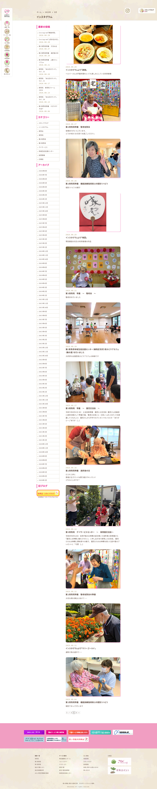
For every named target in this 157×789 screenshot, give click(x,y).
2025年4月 (43, 235)
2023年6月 (43, 323)
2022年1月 (43, 392)
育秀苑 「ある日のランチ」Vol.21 (48, 80)
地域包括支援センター (46, 151)
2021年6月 (43, 420)
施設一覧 (37, 755)
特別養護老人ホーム (65, 758)
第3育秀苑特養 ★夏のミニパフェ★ (48, 61)
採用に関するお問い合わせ (90, 767)
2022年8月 (43, 364)
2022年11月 (43, 352)
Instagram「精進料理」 (47, 33)
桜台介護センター (40, 767)
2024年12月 (43, 251)
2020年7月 (43, 464)
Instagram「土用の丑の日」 (49, 39)
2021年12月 (43, 396)
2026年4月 (43, 187)
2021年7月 (43, 416)
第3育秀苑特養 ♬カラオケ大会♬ (48, 107)
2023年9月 (43, 311)
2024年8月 (43, 267)
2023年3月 (43, 336)
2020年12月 (43, 444)
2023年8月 (43, 315)
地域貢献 (7, 58)
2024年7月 (43, 271)
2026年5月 (43, 183)
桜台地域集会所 (39, 770)
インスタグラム (43, 127)
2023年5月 (43, 328)
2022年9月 (43, 360)
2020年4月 (43, 476)
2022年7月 (43, 368)
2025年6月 (43, 227)
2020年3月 (43, 480)
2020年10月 (43, 452)
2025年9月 (43, 215)
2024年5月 (43, 279)
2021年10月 (43, 404)
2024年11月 (43, 255)
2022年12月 (43, 348)
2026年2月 (43, 195)
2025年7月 (43, 223)
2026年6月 (43, 179)
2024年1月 (43, 295)
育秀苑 (41, 135)
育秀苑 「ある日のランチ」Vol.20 (48, 98)
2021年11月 (43, 400)
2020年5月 (43, 472)
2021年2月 (43, 436)
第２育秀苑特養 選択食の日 (48, 53)
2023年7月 (43, 319)
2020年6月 (43, 468)
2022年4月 (43, 380)
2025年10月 (43, 211)
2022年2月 (43, 388)
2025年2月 (43, 243)
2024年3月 (43, 287)
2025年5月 (43, 231)
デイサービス (43, 147)
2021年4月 (43, 428)
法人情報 (7, 43)
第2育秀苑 (42, 139)
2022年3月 (43, 384)
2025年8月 (43, 219)
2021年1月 (43, 440)
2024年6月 (43, 275)
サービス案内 (63, 755)
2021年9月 (43, 408)
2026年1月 (43, 199)
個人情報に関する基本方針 (70, 783)
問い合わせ (7, 74)
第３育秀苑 (38, 764)
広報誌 (41, 159)
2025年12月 (43, 203)
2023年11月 (43, 303)
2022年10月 (43, 356)
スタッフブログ (43, 123)
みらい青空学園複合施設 (42, 773)
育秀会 (41, 131)
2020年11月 (43, 448)
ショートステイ (63, 761)
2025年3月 (43, 239)
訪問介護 (61, 767)
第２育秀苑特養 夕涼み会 (48, 46)
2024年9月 (43, 263)
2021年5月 (43, 424)
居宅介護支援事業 (64, 770)
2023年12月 (43, 299)
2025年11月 (43, 207)
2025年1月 (43, 247)
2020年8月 (43, 460)
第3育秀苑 (42, 143)
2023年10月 (43, 307)
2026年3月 (43, 191)
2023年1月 (43, 344)
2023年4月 (43, 332)
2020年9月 (43, 456)
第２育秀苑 (38, 761)
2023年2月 (43, 340)
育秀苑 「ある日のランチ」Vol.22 (48, 70)
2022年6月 (43, 372)
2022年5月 (43, 376)
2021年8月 (43, 412)
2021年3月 (43, 432)
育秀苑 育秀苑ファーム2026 (47, 89)
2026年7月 (43, 175)
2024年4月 (43, 283)
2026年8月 (43, 171)
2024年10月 (43, 259)
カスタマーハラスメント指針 (86, 783)
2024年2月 (43, 291)
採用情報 (42, 155)
